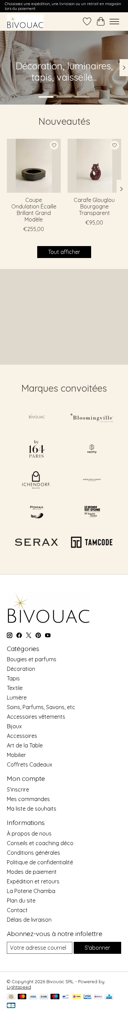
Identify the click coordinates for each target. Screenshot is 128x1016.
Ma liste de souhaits (31, 808)
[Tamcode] (91, 542)
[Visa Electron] (87, 997)
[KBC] (109, 997)
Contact (17, 910)
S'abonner (97, 947)
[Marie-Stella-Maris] (91, 480)
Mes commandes (28, 799)
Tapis (13, 678)
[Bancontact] (65, 997)
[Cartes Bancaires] (11, 1006)
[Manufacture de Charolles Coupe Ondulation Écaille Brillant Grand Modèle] (34, 166)
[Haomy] (91, 449)
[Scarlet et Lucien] (91, 511)
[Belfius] (98, 997)
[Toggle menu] (114, 21)
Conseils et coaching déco (40, 843)
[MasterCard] (22, 997)
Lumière (17, 697)
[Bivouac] (36, 418)
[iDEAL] (76, 997)
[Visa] (33, 997)
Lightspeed (19, 987)
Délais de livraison (29, 919)
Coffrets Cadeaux (29, 764)
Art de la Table (25, 745)
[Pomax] (36, 511)
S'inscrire (18, 789)
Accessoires (22, 735)
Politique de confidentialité (40, 862)
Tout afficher (64, 251)
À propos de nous (29, 833)
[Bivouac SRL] (25, 21)
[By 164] (36, 449)
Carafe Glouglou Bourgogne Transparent (94, 206)
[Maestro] (55, 997)
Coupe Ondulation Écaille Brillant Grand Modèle (33, 209)
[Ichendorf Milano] (36, 480)
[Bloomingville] (91, 418)
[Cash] (11, 997)
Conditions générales (33, 852)
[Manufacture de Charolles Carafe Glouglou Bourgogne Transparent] (95, 166)
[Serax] (36, 542)
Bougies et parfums (31, 659)
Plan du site (21, 900)
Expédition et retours (33, 881)
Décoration (21, 668)
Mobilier (16, 754)
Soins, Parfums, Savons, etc (41, 707)
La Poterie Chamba (31, 891)
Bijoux (14, 726)
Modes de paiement (32, 871)
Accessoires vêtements (36, 716)
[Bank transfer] (44, 997)
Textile (15, 688)
